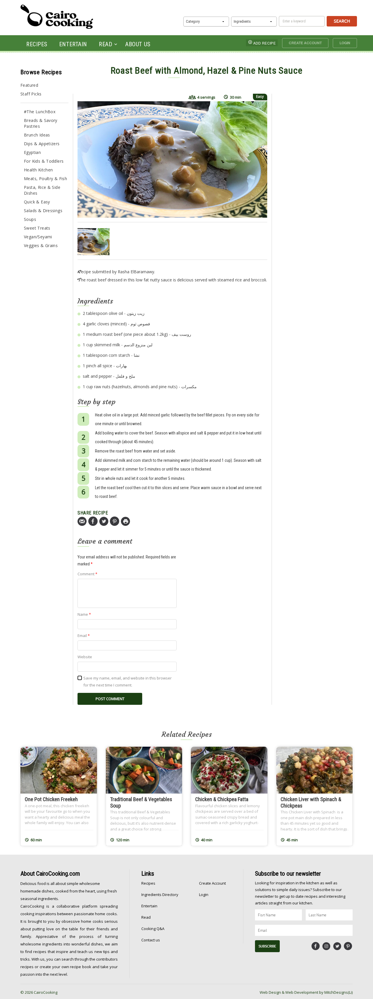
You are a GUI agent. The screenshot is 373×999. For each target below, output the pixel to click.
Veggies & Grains (41, 245)
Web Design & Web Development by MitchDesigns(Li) (306, 992)
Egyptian (32, 152)
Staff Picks (30, 94)
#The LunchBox (39, 111)
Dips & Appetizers (42, 143)
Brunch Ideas (37, 135)
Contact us (150, 940)
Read (105, 44)
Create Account (305, 42)
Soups (30, 219)
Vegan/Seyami (38, 236)
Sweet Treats (37, 228)
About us (137, 44)
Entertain (73, 44)
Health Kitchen (38, 170)
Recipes (36, 44)
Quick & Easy (37, 202)
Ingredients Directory (159, 894)
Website (85, 656)
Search (342, 21)
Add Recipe (264, 42)
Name (84, 614)
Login (344, 42)
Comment (87, 573)
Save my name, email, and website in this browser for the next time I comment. (127, 681)
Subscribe (267, 946)
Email (84, 635)
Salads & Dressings (43, 210)
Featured (29, 85)
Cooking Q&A (152, 928)
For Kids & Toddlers (44, 161)
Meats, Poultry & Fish (45, 178)
